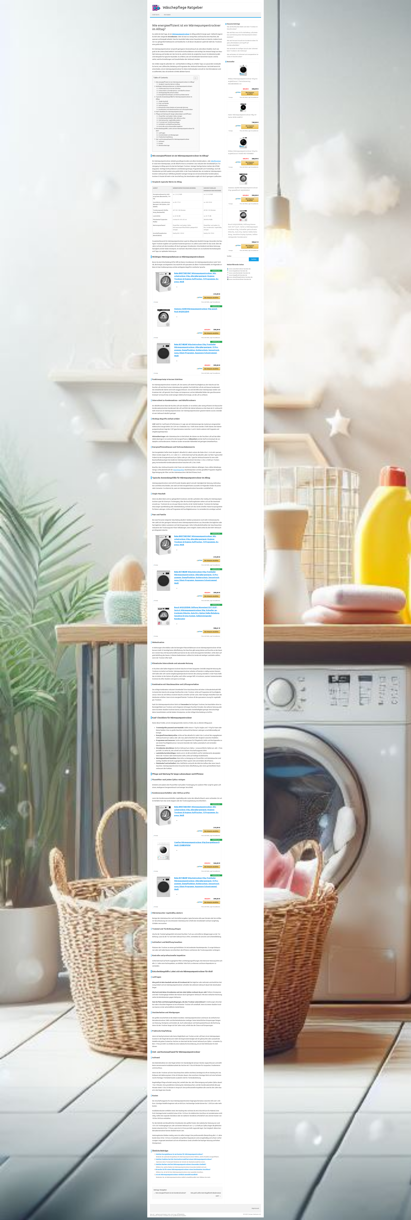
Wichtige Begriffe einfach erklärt (169, 92)
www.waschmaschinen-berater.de (240, 279)
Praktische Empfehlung (166, 137)
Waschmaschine (178, 470)
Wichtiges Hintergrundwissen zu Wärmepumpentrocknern (174, 86)
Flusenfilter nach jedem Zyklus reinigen (170, 116)
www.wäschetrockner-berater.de (240, 269)
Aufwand (161, 141)
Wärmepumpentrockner (181, 34)
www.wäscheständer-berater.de (239, 273)
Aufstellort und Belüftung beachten (169, 124)
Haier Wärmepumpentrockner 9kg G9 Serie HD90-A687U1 (242, 116)
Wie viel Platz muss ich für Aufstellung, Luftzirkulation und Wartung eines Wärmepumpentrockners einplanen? (242, 35)
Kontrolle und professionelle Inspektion (170, 126)
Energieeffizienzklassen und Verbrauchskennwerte (174, 94)
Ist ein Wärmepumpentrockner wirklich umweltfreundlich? (177, 1174)
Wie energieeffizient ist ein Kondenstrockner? (170, 1193)
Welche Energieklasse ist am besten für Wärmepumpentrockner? (179, 1154)
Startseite (155, 14)
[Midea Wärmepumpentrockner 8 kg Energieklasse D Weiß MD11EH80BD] (243, 142)
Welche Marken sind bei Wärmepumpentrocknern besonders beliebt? (181, 1164)
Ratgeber (167, 14)
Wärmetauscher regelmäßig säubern (170, 120)
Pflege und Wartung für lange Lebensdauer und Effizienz (173, 114)
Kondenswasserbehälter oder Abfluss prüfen (172, 118)
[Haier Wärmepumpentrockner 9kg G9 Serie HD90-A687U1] (243, 107)
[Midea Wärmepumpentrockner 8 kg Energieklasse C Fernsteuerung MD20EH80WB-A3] (243, 70)
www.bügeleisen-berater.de (238, 271)
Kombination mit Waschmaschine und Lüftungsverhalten (176, 109)
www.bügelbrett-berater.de (238, 275)
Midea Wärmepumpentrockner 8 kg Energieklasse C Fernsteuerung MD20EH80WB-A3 (243, 81)
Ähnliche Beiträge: (164, 145)
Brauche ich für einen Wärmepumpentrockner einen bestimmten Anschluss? (183, 1169)
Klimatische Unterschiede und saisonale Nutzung (173, 107)
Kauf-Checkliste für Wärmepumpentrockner (169, 111)
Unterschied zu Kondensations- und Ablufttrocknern (174, 90)
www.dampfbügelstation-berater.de (240, 277)
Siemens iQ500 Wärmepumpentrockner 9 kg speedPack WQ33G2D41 (243, 189)
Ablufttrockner (216, 161)
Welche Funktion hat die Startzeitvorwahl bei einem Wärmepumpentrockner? (184, 1159)
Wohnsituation (163, 105)
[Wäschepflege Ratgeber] (155, 11)
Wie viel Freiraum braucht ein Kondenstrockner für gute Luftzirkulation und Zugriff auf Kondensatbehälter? (242, 43)
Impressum (255, 1208)
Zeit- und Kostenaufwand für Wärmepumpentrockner (172, 139)
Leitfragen (162, 133)
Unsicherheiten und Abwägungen (169, 135)
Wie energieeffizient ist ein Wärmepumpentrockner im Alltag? (175, 82)
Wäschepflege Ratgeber (183, 7)
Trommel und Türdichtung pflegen (169, 122)
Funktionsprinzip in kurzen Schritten (169, 88)
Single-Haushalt (163, 101)
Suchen (229, 256)
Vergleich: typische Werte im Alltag (169, 84)
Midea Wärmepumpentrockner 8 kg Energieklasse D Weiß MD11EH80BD (243, 152)
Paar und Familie (164, 103)
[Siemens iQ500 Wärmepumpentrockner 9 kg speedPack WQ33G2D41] (243, 179)
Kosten (161, 143)
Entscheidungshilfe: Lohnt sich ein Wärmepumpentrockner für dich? (175, 130)
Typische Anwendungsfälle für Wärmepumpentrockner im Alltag (174, 98)
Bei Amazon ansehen (211, 297)
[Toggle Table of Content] (194, 78)
